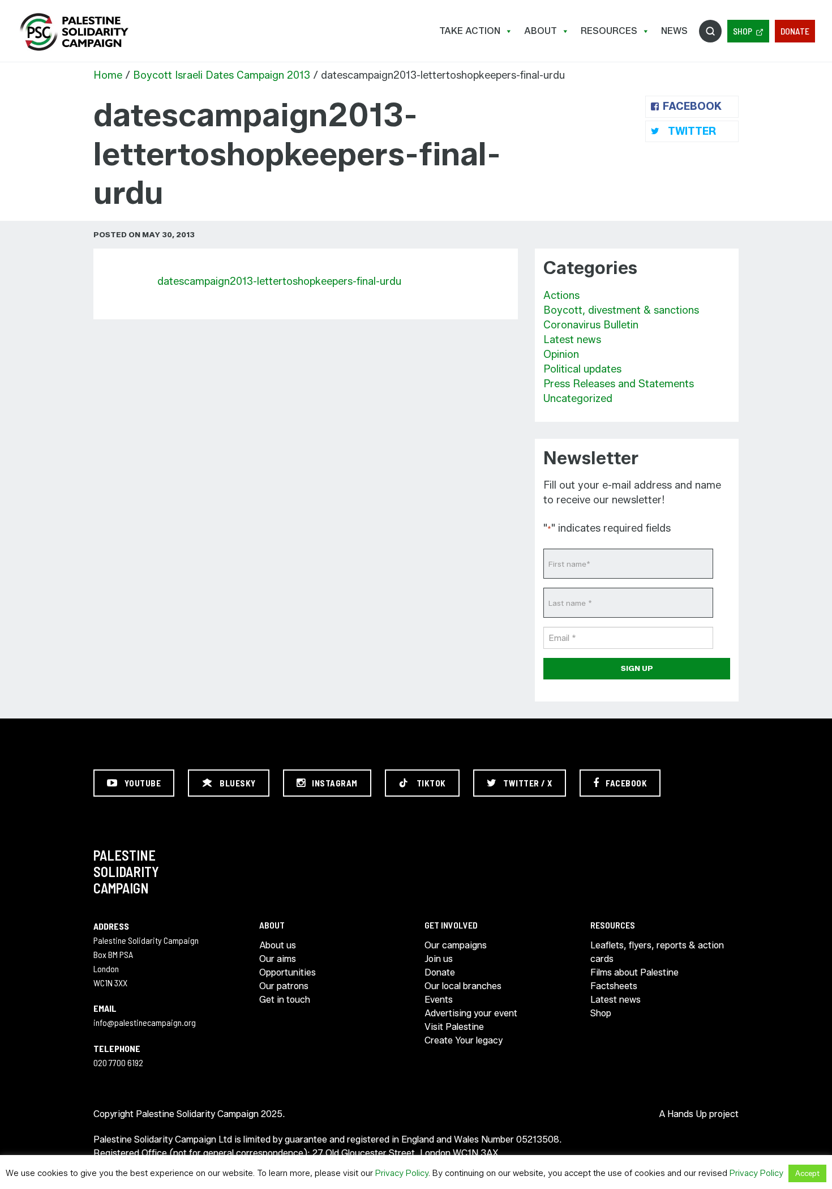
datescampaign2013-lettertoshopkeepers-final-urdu (279, 281)
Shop (742, 30)
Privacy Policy (401, 1173)
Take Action (469, 30)
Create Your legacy (463, 1040)
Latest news (572, 339)
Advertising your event (470, 1013)
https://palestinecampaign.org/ (73, 32)
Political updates (582, 369)
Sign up (637, 668)
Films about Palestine (634, 972)
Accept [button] (807, 1173)
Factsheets (613, 986)
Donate (794, 30)
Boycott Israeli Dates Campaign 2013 (221, 75)
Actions (561, 295)
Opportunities (287, 972)
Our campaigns (455, 945)
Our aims (277, 958)
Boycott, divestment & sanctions (621, 310)
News (674, 30)
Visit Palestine (454, 1026)
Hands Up (687, 1114)
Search (710, 31)
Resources (609, 30)
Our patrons (283, 986)
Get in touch (284, 999)
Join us (438, 958)
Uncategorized (577, 398)
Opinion (561, 354)
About (540, 30)
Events (438, 999)
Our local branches (462, 986)
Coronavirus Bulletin (590, 325)
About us (277, 945)
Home (107, 75)
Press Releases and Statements (618, 384)
